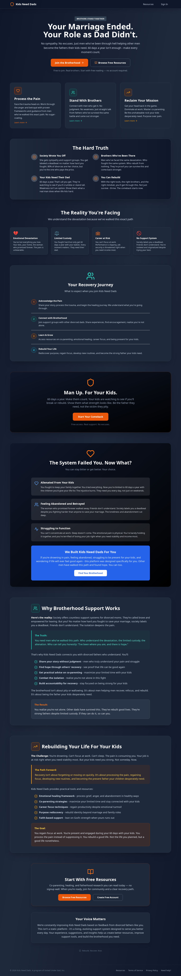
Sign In (164, 4)
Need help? (166, 970)
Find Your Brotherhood (90, 573)
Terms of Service (135, 970)
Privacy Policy (152, 970)
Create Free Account (107, 897)
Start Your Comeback (90, 416)
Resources (148, 4)
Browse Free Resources (74, 897)
